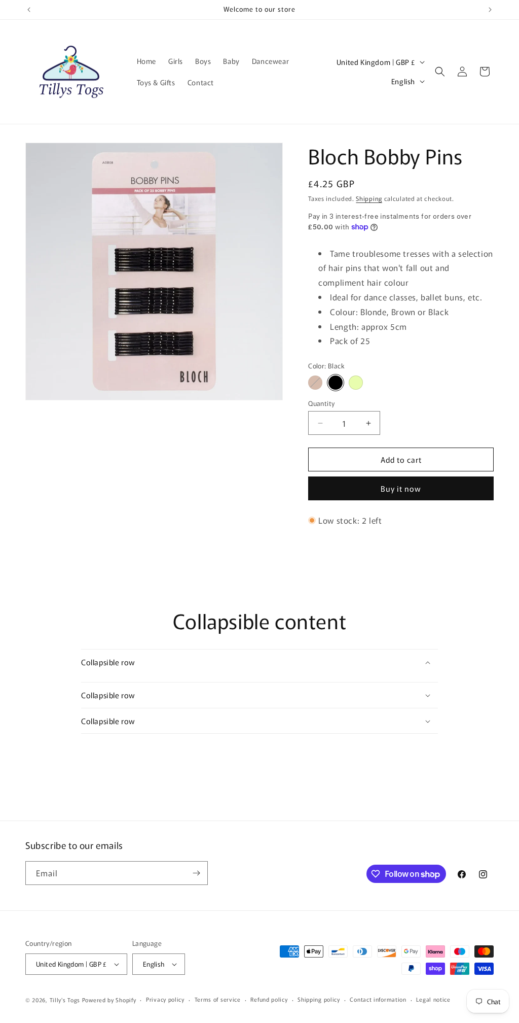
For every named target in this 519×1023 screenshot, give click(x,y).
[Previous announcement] (29, 9)
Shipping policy (319, 999)
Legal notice (433, 999)
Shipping (369, 198)
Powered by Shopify (109, 1000)
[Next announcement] (490, 9)
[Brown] (315, 383)
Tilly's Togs (65, 1000)
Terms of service (218, 999)
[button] (440, 71)
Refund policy (268, 999)
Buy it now (401, 488)
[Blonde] (356, 383)
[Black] (335, 383)
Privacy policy (165, 999)
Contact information (378, 999)
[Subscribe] (196, 873)
